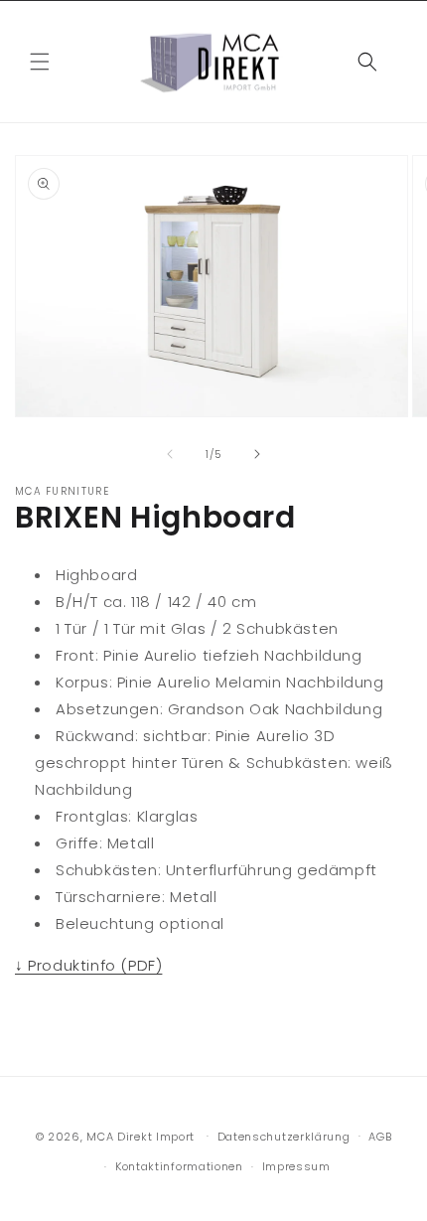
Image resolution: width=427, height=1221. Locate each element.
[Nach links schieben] (170, 454)
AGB (379, 1137)
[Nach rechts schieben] (257, 454)
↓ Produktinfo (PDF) (88, 965)
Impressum (296, 1166)
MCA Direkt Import (140, 1136)
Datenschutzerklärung (284, 1137)
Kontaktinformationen (179, 1166)
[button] (40, 61)
